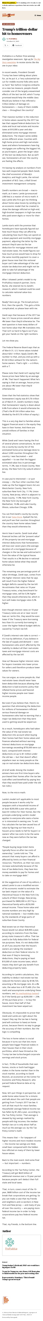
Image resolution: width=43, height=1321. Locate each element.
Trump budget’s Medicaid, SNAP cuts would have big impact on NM (21, 1266)
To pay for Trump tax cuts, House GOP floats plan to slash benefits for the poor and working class (21, 1272)
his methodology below (27, 993)
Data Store (17, 517)
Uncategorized (8, 24)
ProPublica (13, 39)
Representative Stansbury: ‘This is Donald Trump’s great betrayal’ (18, 1278)
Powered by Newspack (9, 1317)
